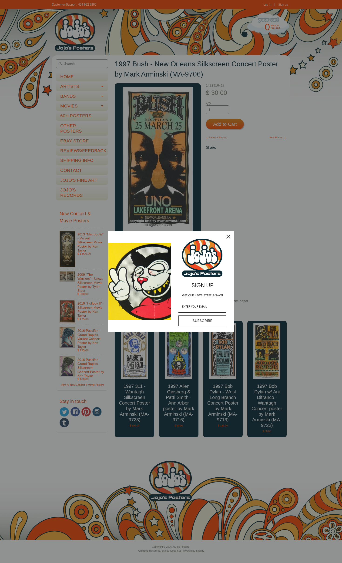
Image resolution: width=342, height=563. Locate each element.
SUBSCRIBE (202, 320)
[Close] (228, 236)
